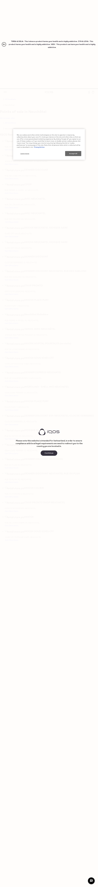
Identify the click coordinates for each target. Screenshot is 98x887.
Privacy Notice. (39, 147)
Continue (49, 452)
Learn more (24, 154)
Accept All (73, 154)
